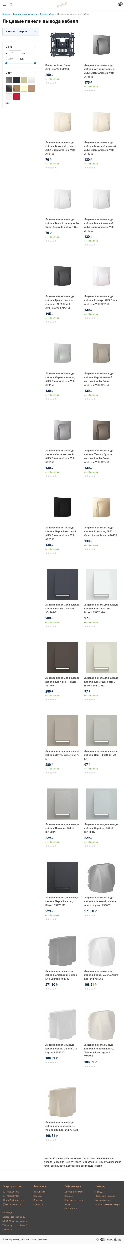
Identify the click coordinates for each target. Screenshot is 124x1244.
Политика (38, 1200)
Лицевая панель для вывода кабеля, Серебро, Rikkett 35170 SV (101, 828)
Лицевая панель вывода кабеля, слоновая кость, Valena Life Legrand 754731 (61, 1126)
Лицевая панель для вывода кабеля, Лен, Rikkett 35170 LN (101, 755)
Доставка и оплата (73, 1192)
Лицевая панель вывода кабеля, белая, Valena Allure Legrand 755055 (101, 975)
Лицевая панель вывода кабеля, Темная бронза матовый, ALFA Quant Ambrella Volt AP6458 (98, 456)
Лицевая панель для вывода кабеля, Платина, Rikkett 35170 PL (62, 828)
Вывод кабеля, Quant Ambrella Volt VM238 (58, 67)
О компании (39, 1192)
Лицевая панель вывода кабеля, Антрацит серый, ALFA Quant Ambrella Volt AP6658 (99, 71)
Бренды (99, 1192)
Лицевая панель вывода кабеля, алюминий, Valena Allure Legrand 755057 (100, 901)
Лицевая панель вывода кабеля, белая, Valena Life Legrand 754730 (61, 1048)
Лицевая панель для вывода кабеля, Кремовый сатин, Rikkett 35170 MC (101, 681)
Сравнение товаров (105, 1196)
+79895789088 (12, 1196)
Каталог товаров (16, 31)
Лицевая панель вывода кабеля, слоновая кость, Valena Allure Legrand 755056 (99, 1050)
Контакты (38, 1204)
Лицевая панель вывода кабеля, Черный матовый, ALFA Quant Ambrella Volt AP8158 (61, 533)
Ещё (7, 103)
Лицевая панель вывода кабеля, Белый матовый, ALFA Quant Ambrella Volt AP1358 (99, 225)
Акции (67, 1204)
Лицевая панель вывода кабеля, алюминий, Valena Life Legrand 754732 (61, 975)
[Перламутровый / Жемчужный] (9, 96)
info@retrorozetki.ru (15, 1200)
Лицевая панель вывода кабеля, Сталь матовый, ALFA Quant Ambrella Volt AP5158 (60, 456)
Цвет (8, 72)
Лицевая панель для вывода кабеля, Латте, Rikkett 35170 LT (62, 755)
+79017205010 (12, 1192)
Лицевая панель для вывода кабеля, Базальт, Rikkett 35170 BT (62, 608)
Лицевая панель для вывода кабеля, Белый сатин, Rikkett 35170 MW (101, 608)
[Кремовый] (24, 88)
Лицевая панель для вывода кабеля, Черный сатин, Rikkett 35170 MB (62, 901)
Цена (8, 46)
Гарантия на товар (73, 1200)
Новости (37, 1196)
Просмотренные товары (107, 1204)
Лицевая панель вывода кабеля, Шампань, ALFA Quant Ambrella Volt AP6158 (100, 531)
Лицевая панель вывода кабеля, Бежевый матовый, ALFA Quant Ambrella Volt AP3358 (100, 148)
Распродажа (70, 1208)
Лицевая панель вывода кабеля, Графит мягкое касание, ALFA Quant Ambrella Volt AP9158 (59, 302)
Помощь (68, 1196)
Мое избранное (103, 1200)
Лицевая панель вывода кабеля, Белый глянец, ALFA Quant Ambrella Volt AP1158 (62, 223)
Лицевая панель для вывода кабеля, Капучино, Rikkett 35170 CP (62, 681)
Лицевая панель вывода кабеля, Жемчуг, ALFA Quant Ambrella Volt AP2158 (101, 300)
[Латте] (31, 88)
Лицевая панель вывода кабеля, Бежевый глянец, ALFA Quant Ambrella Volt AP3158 (60, 148)
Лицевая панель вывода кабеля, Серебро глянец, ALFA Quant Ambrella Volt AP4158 (60, 379)
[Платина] (16, 96)
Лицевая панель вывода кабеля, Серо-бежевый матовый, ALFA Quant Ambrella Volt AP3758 (98, 379)
